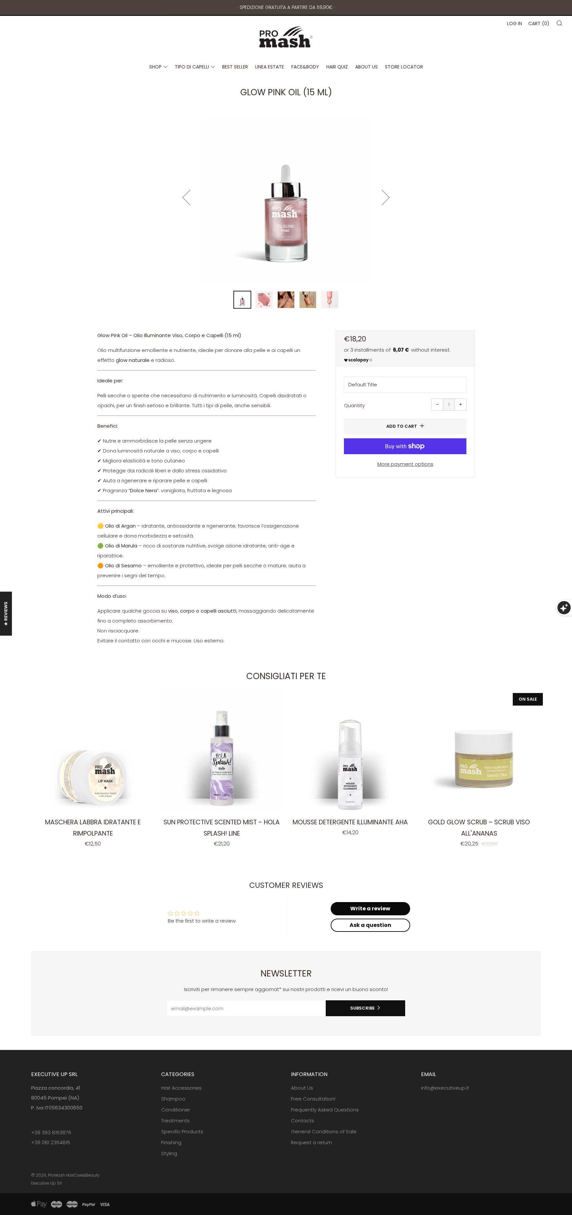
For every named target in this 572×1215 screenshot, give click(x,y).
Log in (514, 23)
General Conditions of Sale (324, 1131)
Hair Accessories (181, 1087)
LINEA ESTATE (269, 67)
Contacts (302, 1120)
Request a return (311, 1142)
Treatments (175, 1120)
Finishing (171, 1142)
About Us (302, 1087)
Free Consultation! (313, 1098)
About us (366, 67)
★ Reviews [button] (6, 613)
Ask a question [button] (370, 925)
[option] (286, 200)
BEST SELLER (235, 67)
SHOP (155, 67)
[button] (242, 300)
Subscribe (362, 1008)
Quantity (354, 405)
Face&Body (305, 67)
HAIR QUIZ (337, 67)
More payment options (405, 463)
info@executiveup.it (445, 1087)
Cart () (538, 23)
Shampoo (173, 1098)
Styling (169, 1153)
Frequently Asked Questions (325, 1109)
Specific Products (182, 1131)
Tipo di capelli (192, 67)
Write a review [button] (370, 908)
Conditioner (175, 1109)
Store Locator (404, 67)
